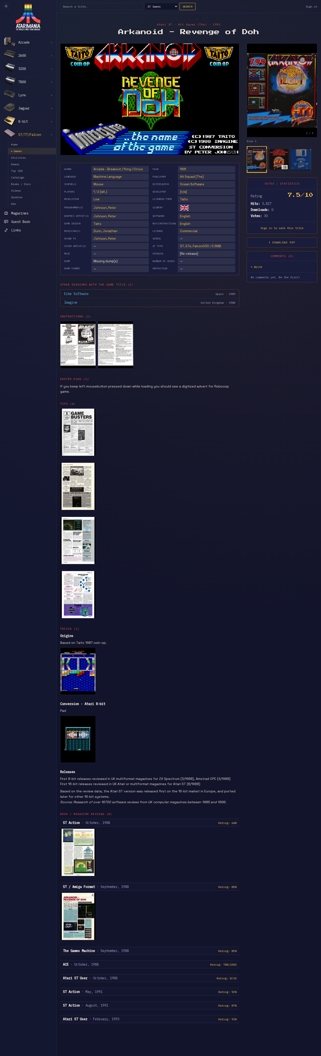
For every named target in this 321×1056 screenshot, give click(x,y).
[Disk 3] (301, 159)
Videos (16, 190)
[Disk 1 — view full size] (282, 90)
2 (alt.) (102, 192)
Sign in (311, 6)
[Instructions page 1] (78, 345)
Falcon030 (201, 246)
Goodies (17, 197)
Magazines (19, 213)
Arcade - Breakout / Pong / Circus (118, 169)
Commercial (188, 231)
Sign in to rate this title (282, 228)
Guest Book (20, 222)
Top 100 (17, 171)
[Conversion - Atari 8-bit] (78, 739)
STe (188, 246)
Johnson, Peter (105, 208)
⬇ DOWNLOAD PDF (282, 242)
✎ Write (256, 267)
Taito (184, 199)
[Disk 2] (279, 159)
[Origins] (78, 671)
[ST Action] (78, 852)
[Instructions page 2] (115, 345)
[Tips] (78, 432)
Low (96, 199)
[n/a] (183, 192)
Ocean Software (192, 184)
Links (16, 230)
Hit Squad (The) (192, 177)
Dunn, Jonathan (105, 231)
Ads (13, 204)
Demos (15, 164)
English (185, 216)
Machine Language (108, 177)
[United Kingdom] (184, 208)
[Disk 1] (257, 159)
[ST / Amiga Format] (78, 916)
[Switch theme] (6, 6)
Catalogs (17, 177)
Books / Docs (21, 184)
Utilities (18, 157)
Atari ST (164, 24)
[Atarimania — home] (28, 17)
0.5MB (216, 246)
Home (14, 144)
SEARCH (187, 6)
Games (16, 151)
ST (182, 246)
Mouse (98, 184)
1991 (183, 169)
